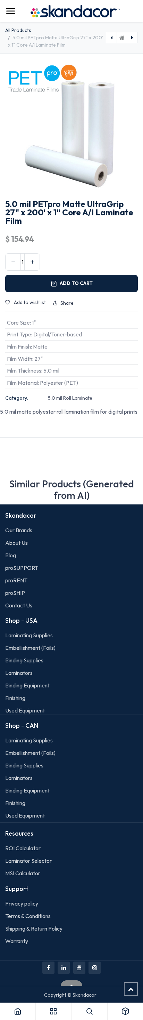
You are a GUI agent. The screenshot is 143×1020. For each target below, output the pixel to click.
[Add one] (32, 262)
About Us (16, 542)
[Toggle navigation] (10, 11)
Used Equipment (25, 710)
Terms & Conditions (28, 916)
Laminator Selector (28, 860)
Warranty (16, 941)
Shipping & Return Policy (33, 928)
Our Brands (18, 530)
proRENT (16, 580)
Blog (10, 555)
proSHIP (15, 592)
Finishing (15, 697)
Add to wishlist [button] (29, 302)
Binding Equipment (27, 685)
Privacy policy (21, 903)
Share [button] (67, 303)
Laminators (19, 672)
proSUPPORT (21, 567)
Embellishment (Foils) (30, 647)
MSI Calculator (22, 873)
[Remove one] (13, 262)
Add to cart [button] (76, 283)
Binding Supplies (24, 660)
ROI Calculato (22, 848)
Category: (16, 398)
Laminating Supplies (29, 635)
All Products (18, 30)
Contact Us (18, 605)
